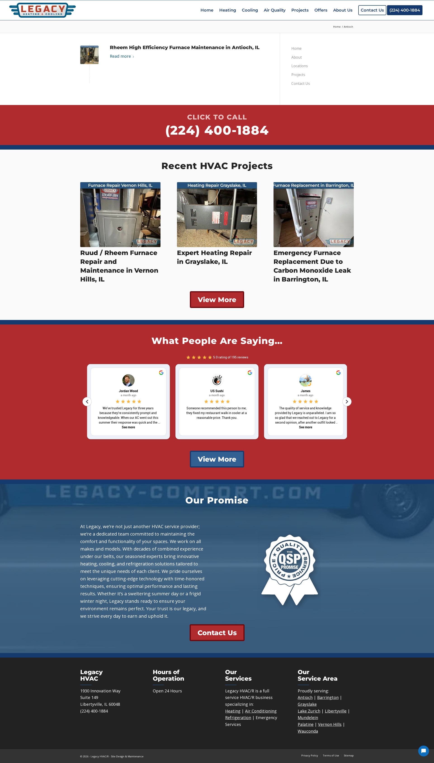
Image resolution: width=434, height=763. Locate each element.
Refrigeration (238, 717)
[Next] (347, 220)
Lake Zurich (309, 711)
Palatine (306, 724)
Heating (233, 711)
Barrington (328, 697)
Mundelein (308, 717)
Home (296, 48)
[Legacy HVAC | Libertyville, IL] (42, 10)
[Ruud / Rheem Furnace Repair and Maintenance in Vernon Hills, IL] (120, 214)
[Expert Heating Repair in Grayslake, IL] (217, 214)
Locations (299, 65)
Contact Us (300, 83)
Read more (120, 56)
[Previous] (87, 220)
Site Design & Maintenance (127, 756)
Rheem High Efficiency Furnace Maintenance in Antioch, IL (184, 47)
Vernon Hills (330, 724)
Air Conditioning (261, 711)
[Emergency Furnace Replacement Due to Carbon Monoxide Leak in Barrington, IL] (314, 214)
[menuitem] (207, 10)
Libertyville (336, 711)
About (296, 57)
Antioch (305, 697)
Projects (298, 74)
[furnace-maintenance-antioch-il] (89, 55)
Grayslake (307, 704)
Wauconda (308, 731)
